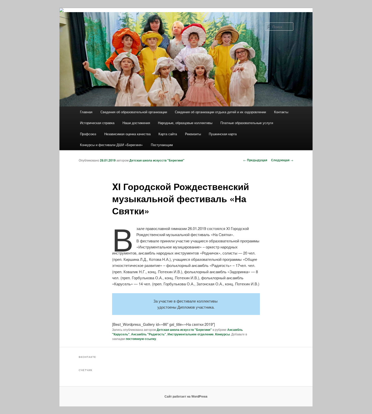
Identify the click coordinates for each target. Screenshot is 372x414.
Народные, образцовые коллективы (185, 122)
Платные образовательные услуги (246, 122)
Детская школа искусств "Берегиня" (156, 160)
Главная (86, 111)
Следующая (282, 160)
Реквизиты (193, 133)
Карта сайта (167, 133)
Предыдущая (255, 160)
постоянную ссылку (141, 338)
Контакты (281, 111)
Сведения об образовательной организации (133, 111)
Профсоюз (88, 133)
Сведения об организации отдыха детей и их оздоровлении (220, 111)
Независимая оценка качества (127, 133)
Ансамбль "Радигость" (148, 334)
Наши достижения (136, 122)
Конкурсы (222, 334)
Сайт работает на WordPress (186, 396)
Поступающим (162, 144)
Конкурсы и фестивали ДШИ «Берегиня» (111, 144)
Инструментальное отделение (191, 334)
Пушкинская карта (223, 133)
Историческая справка (97, 122)
